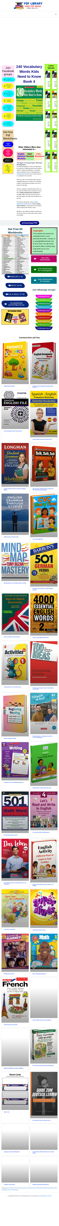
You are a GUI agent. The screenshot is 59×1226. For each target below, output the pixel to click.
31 (48, 1223)
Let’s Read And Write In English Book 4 (41, 832)
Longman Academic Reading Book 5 (12, 1166)
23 (36, 1223)
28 (43, 1223)
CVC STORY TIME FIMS (38, 539)
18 (28, 1223)
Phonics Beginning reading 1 (10, 738)
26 (40, 1223)
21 (33, 1223)
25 (39, 1223)
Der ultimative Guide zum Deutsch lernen (41, 1120)
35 (54, 1223)
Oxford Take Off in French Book (11, 1024)
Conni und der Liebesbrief (9, 929)
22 (34, 1223)
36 (56, 1223)
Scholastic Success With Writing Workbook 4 (13, 782)
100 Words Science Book (9, 1206)
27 (42, 1223)
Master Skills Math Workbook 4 (39, 973)
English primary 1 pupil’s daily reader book (42, 787)
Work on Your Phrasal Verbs (56, 104)
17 (26, 1223)
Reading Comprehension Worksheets (41, 1220)
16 (25, 1223)
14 (22, 1223)
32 (49, 1223)
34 (53, 1223)
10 (16, 1223)
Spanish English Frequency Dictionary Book (42, 439)
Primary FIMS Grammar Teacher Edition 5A (42, 1020)
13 (20, 1223)
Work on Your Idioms (49, 124)
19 (29, 1223)
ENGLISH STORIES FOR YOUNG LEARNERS (13, 1068)
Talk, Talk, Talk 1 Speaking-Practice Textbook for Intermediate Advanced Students (43, 489)
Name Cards (6, 1112)
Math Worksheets (31, 154)
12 (19, 1223)
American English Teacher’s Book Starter (13, 431)
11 (17, 1223)
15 (23, 1223)
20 (31, 1223)
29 (45, 1223)
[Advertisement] (29, 29)
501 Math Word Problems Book (10, 835)
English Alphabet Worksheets (22, 156)
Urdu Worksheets (40, 154)
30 (46, 1223)
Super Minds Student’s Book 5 (39, 930)
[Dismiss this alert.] (55, 229)
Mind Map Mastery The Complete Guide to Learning (15, 583)
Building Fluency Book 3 (9, 973)
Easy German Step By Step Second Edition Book (43, 1065)
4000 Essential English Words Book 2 (41, 637)
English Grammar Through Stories (11, 536)
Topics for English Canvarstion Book (12, 636)
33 (51, 1223)
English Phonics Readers (9, 386)
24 (37, 1223)
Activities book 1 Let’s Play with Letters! (12, 687)
